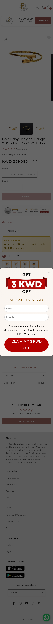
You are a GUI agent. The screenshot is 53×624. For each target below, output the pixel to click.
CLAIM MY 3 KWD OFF (26, 344)
